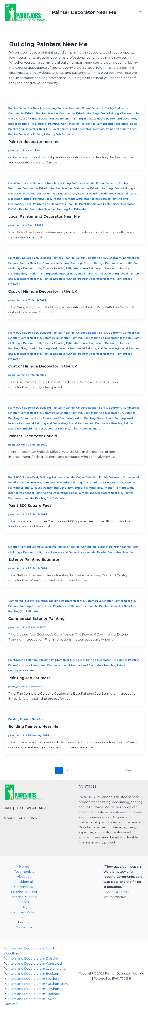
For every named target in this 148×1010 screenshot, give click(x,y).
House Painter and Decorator (116, 118)
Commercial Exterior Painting (79, 113)
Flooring (24, 917)
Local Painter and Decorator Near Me (33, 183)
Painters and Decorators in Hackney (32, 994)
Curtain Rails (24, 912)
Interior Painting (24, 897)
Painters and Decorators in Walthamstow (36, 983)
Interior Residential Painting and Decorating (99, 123)
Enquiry (24, 922)
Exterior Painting (24, 892)
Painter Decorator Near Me (84, 12)
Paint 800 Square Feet (121, 129)
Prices (24, 902)
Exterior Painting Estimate (77, 118)
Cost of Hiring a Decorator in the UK (108, 263)
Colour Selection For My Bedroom (104, 108)
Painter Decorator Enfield (25, 134)
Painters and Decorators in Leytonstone (35, 968)
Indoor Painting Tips (22, 123)
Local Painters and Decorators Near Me (78, 129)
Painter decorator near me (34, 141)
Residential (24, 881)
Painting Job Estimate (58, 134)
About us (24, 876)
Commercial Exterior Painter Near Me (33, 113)
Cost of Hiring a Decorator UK (39, 118)
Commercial (24, 887)
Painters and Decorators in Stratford (32, 978)
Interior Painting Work (53, 123)
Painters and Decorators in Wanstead (33, 963)
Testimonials (24, 871)
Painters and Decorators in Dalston (31, 958)
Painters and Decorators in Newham (32, 989)
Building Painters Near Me (63, 108)
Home (24, 866)
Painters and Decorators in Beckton (31, 973)
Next (131, 770)
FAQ (24, 907)
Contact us (24, 927)
